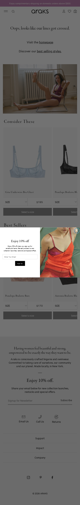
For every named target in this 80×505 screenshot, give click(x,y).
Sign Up (20, 263)
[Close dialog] (76, 230)
